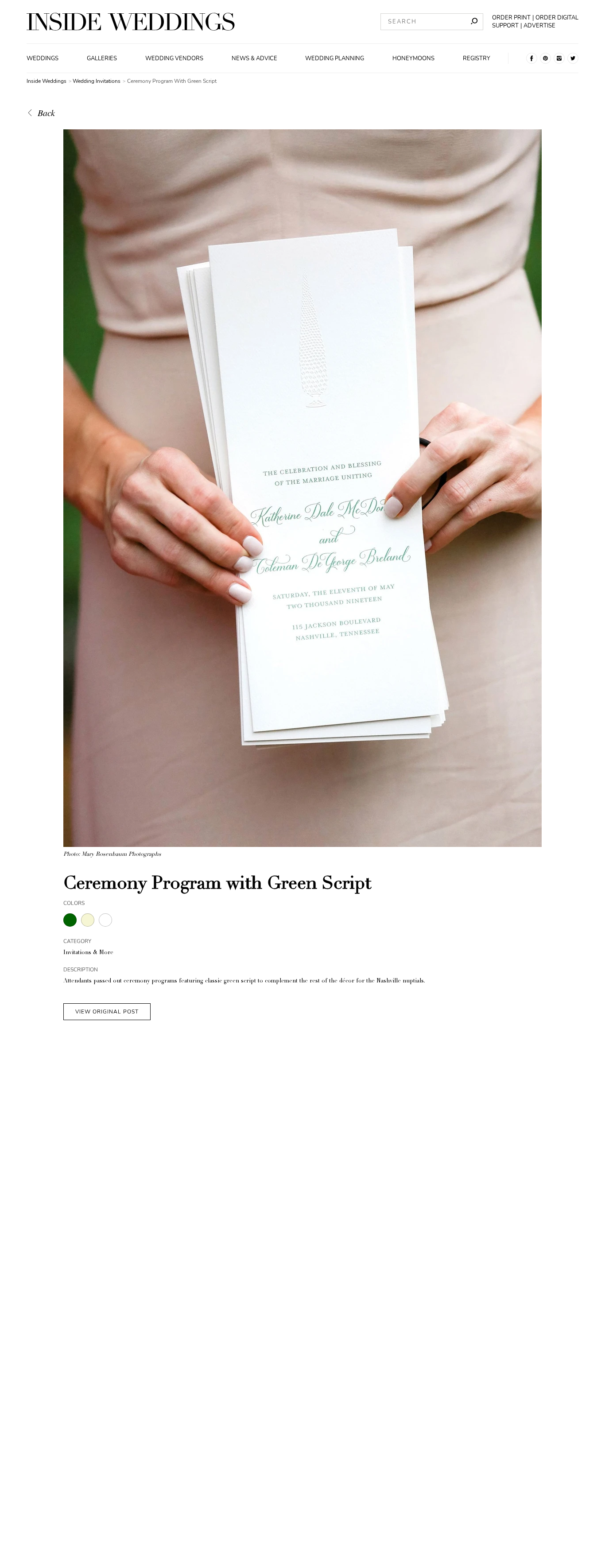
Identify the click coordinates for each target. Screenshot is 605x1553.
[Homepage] (131, 22)
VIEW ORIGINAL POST (107, 1011)
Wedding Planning (334, 58)
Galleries (102, 58)
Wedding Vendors (174, 58)
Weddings (42, 58)
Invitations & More (88, 953)
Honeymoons (413, 58)
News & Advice (254, 58)
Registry (476, 58)
